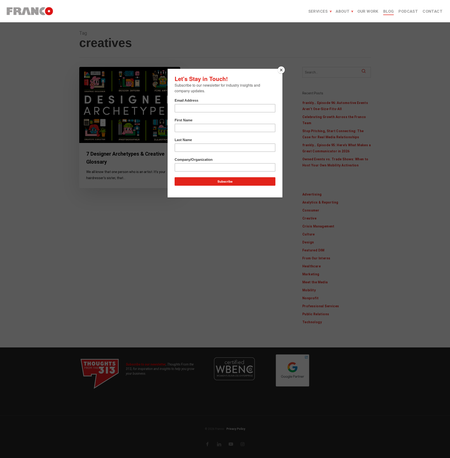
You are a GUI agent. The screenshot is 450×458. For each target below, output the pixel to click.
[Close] (281, 69)
